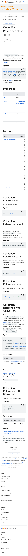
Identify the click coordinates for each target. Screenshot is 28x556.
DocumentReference (21, 101)
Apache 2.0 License (5, 462)
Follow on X (4, 498)
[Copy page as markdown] (9, 35)
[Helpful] (13, 20)
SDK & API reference (6, 478)
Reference (21, 16)
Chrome (3, 534)
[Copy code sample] (23, 69)
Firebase (5, 14)
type (5, 123)
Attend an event (5, 503)
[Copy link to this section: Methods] (14, 131)
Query (10, 80)
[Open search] (17, 2)
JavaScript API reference (13, 9)
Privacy (7, 548)
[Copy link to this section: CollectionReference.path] (22, 257)
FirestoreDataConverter (16, 361)
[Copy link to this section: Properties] (16, 89)
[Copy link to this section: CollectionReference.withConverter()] (18, 311)
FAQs (2, 522)
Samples (3, 481)
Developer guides (5, 476)
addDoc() (6, 322)
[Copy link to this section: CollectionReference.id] (19, 201)
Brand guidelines (5, 519)
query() (5, 62)
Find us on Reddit (5, 495)
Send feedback (9, 23)
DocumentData (20, 103)
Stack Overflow (5, 512)
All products (4, 542)
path (5, 113)
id (4, 97)
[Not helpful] (15, 20)
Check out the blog (6, 493)
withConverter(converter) (10, 139)
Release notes (4, 517)
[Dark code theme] (21, 69)
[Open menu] (2, 2)
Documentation (7, 7)
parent (5, 101)
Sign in (24, 2)
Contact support (5, 509)
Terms (2, 548)
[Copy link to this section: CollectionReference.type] (22, 284)
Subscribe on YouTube (6, 500)
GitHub (3, 486)
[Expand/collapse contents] (13, 40)
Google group (4, 514)
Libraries (3, 483)
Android (3, 532)
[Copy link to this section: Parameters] (13, 354)
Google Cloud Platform (7, 539)
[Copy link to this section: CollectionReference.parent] (4, 227)
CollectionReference (9, 373)
